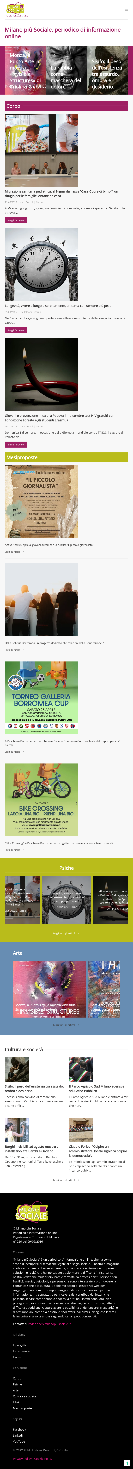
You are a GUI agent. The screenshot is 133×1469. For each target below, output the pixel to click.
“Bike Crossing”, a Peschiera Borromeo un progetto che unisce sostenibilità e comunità (59, 843)
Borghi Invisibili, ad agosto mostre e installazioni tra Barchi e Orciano (31, 1148)
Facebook (19, 1429)
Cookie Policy (43, 1459)
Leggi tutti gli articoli (64, 933)
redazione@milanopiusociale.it (49, 1324)
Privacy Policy (22, 1459)
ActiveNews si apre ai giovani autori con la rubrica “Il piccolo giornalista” (49, 545)
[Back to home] (16, 9)
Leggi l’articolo (16, 220)
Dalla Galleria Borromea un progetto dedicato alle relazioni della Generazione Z (54, 643)
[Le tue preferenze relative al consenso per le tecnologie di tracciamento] (127, 1463)
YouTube (19, 1441)
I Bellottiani (25, 311)
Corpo (39, 202)
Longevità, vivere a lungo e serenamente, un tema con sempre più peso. (58, 305)
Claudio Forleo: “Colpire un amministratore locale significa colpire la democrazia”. (98, 1151)
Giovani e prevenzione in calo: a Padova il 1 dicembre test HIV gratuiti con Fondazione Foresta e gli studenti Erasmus (59, 417)
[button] (126, 9)
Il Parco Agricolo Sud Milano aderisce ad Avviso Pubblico (96, 1088)
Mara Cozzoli (26, 202)
